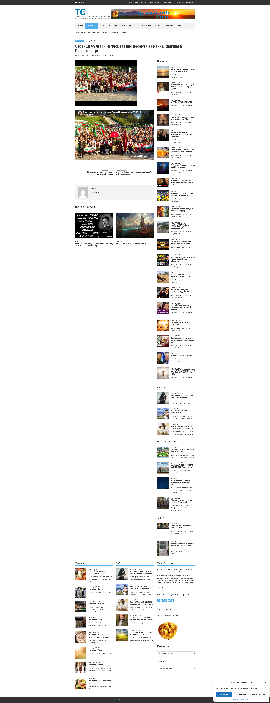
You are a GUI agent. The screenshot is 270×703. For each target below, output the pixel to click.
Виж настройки (258, 695)
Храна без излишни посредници (97, 572)
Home (77, 33)
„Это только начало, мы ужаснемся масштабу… (181, 243)
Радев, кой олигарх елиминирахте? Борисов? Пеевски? (181, 134)
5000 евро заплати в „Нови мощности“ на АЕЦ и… (182, 194)
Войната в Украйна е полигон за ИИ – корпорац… (183, 166)
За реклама (143, 2)
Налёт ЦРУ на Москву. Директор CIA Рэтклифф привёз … (181, 307)
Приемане (224, 695)
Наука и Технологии (129, 26)
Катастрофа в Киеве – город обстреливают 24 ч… (183, 70)
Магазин (181, 26)
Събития (169, 26)
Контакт (130, 2)
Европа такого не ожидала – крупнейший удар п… (183, 210)
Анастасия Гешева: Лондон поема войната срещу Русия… (182, 87)
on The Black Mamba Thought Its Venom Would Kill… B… (183, 275)
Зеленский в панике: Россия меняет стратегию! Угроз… (182, 151)
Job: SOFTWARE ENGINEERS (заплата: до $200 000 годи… (182, 427)
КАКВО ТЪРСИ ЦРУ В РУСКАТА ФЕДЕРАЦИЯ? (180, 291)
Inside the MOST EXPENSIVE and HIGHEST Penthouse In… (182, 466)
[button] (266, 682)
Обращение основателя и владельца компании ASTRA (141, 618)
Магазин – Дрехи (96, 665)
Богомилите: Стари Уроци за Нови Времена (182, 527)
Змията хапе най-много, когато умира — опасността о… (182, 340)
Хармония (146, 26)
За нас (136, 2)
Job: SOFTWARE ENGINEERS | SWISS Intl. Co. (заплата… (182, 412)
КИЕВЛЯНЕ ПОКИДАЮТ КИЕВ (182, 102)
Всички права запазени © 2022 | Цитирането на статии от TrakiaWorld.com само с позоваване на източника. (110, 700)
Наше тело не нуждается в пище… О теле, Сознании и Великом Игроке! (94, 244)
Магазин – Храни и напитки (100, 680)
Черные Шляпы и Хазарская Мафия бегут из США (182, 118)
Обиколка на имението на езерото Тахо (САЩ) (181, 501)
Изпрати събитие (178, 2)
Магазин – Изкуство (97, 604)
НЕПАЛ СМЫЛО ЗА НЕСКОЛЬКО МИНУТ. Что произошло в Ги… (181, 226)
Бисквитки (235, 699)
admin (82, 55)
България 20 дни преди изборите (131, 243)
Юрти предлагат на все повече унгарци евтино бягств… (180, 482)
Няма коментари (92, 55)
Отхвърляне (241, 695)
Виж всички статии (103, 189)
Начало (80, 26)
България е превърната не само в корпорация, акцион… (183, 396)
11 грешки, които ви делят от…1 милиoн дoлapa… (141, 633)
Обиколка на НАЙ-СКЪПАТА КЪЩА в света (182, 451)
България (91, 26)
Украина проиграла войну (181, 355)
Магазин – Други (96, 589)
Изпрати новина (154, 2)
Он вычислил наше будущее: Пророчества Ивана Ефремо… (183, 259)
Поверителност (244, 699)
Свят (102, 26)
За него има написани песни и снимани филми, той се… (182, 545)
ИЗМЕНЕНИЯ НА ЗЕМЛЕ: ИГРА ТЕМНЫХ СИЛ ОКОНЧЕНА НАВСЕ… (183, 372)
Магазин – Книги (95, 619)
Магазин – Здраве (96, 650)
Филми (158, 26)
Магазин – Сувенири (97, 634)
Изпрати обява (166, 2)
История (113, 26)
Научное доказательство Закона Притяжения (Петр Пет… (182, 183)
